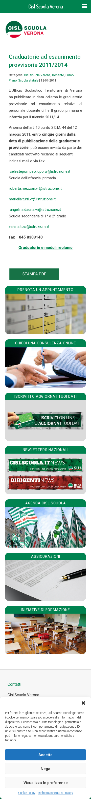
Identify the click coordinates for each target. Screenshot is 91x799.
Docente (58, 75)
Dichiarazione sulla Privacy (55, 793)
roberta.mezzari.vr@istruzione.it (35, 188)
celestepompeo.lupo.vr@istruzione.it (40, 171)
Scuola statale (28, 80)
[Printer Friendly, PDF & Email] (34, 278)
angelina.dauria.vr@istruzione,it (35, 209)
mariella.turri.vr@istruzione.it (32, 199)
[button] (83, 703)
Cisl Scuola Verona (37, 75)
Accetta (45, 755)
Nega (45, 768)
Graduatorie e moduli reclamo (45, 247)
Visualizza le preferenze (46, 782)
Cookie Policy (26, 793)
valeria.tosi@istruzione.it (29, 226)
